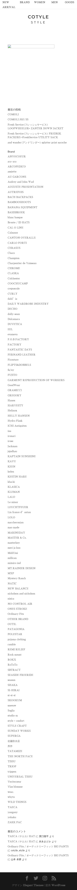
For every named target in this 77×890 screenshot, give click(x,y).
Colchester (14, 278)
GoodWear (14, 385)
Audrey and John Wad (21, 182)
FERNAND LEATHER (22, 354)
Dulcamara (14, 319)
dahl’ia (12, 299)
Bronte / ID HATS (19, 222)
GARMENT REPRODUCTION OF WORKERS (36, 380)
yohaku (12, 817)
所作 (10, 746)
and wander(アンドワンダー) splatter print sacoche (37, 142)
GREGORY (14, 395)
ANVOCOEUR (17, 156)
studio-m (13, 715)
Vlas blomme (15, 787)
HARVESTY (15, 405)
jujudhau (12, 451)
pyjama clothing (17, 639)
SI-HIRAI (13, 690)
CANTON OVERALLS (22, 238)
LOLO (11, 517)
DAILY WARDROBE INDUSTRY (28, 304)
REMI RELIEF (16, 649)
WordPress (58, 885)
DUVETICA (15, 324)
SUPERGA (14, 736)
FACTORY (14, 344)
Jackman (12, 446)
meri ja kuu (14, 548)
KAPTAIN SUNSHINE (22, 456)
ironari (12, 436)
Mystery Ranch (17, 578)
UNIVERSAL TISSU (20, 776)
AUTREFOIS (16, 192)
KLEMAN (14, 492)
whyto (11, 797)
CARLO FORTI (17, 243)
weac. (11, 792)
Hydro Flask (15, 421)
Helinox (12, 410)
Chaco (11, 253)
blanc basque (15, 217)
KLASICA (14, 487)
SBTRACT (14, 670)
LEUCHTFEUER (18, 507)
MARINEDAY (16, 533)
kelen (11, 471)
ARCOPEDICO (17, 166)
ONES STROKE (17, 609)
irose (10, 441)
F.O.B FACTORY (18, 339)
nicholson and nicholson (21, 593)
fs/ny (11, 370)
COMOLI (13, 114)
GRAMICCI (15, 390)
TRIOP (12, 766)
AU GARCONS (17, 177)
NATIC (12, 583)
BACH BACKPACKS (20, 197)
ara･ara (12, 161)
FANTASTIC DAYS (20, 349)
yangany (13, 812)
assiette (12, 171)
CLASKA (13, 273)
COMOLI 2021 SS (18, 119)
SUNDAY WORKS (19, 731)
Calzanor (13, 232)
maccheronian (16, 522)
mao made (13, 527)
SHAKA (13, 685)
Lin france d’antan (19, 512)
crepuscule (14, 288)
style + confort (16, 721)
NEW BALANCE (18, 588)
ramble (12, 644)
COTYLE (38, 17)
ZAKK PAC (15, 822)
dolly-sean (14, 314)
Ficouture (13, 359)
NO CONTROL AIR (20, 604)
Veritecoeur (14, 781)
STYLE (38, 22)
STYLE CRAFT (17, 726)
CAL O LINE (15, 227)
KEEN (11, 466)
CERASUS (14, 248)
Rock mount (14, 654)
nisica (11, 598)
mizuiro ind (14, 563)
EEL (10, 329)
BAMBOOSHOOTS (19, 202)
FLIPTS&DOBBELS (19, 365)
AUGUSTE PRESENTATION (25, 187)
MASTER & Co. (17, 538)
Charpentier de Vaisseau (22, 263)
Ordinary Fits (16, 614)
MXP (11, 573)
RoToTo (12, 665)
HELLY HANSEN (19, 416)
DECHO (12, 309)
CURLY (12, 294)
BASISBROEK (16, 212)
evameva (13, 334)
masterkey (14, 543)
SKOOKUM (15, 700)
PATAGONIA (16, 629)
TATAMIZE (15, 751)
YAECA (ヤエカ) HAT (21, 836)
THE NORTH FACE (20, 756)
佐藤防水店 (14, 741)
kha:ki (11, 482)
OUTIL (12, 624)
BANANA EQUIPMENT (22, 207)
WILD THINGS (17, 802)
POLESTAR (15, 634)
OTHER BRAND (18, 619)
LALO (11, 497)
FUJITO (12, 375)
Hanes (11, 400)
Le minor (13, 502)
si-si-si (12, 695)
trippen (12, 771)
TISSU (12, 761)
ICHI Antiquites (17, 426)
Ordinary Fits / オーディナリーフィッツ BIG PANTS (38, 846)
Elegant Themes (33, 885)
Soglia (11, 710)
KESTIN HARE (17, 476)
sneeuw (12, 705)
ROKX (12, 660)
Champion (13, 258)
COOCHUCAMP (18, 283)
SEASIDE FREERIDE (20, 675)
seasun (11, 680)
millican (12, 558)
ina (9, 431)
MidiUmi (13, 553)
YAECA (12, 807)
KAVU (12, 461)
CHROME (14, 268)
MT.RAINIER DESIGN (22, 568)
